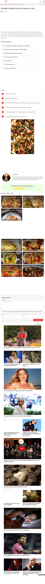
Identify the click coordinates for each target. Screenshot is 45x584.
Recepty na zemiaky (7, 4)
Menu (43, 2)
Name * (3, 314)
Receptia (1, 4)
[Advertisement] (22, 20)
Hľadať (40, 2)
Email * (24, 314)
